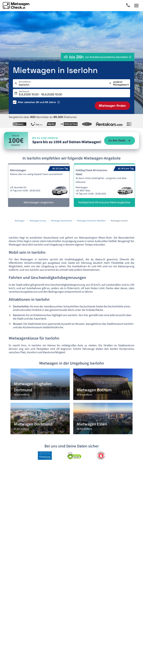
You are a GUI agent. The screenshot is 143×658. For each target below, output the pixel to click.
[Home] (16, 5)
